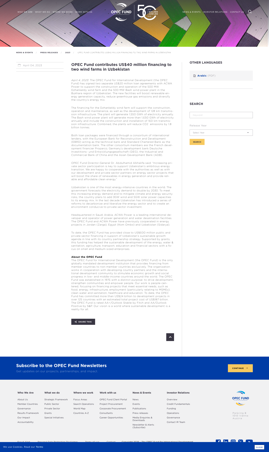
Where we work (83, 392)
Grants (48, 413)
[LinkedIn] (84, 322)
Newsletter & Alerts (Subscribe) (143, 426)
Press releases (49, 52)
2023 (67, 52)
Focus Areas (80, 399)
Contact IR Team (176, 422)
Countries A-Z (81, 413)
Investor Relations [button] (215, 12)
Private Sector (52, 408)
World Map (79, 408)
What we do (52, 392)
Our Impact (23, 417)
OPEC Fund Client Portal (113, 399)
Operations (173, 413)
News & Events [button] (192, 12)
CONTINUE (238, 368)
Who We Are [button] (25, 12)
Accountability (25, 422)
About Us (22, 399)
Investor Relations (178, 392)
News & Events (24, 52)
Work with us (108, 392)
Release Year (198, 125)
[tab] (28, 393)
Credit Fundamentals (178, 404)
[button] (221, 133)
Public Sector (51, 404)
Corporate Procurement (113, 408)
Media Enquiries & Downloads (142, 419)
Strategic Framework (56, 399)
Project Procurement (111, 404)
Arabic (206, 75)
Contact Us (237, 12)
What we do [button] (42, 12)
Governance (24, 408)
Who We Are (25, 392)
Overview (172, 399)
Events (136, 404)
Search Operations (83, 404)
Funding (171, 408)
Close (259, 447)
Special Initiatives (54, 417)
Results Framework (28, 413)
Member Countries (27, 404)
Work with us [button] (83, 12)
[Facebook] (74, 322)
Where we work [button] (63, 12)
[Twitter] (79, 322)
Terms (39, 447)
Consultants (106, 413)
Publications (139, 408)
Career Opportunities (111, 417)
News (135, 399)
